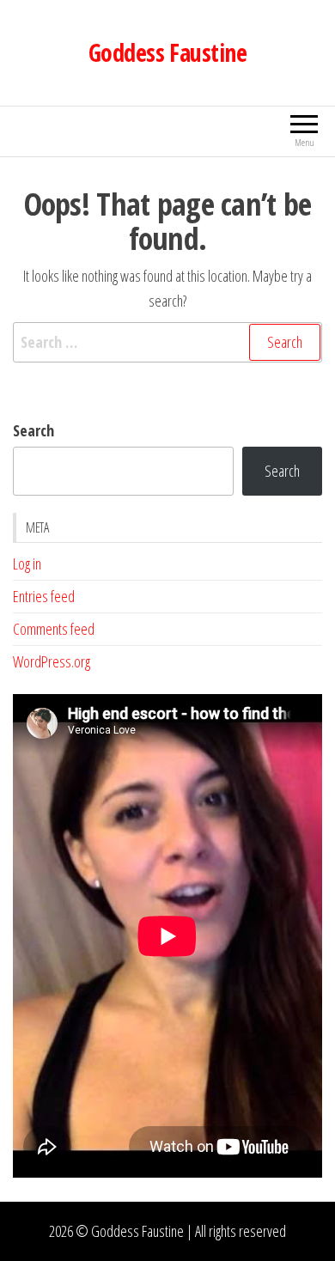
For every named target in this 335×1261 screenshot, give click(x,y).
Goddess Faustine (167, 52)
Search (33, 430)
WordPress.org (51, 661)
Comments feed (53, 628)
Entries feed (44, 596)
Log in (27, 563)
